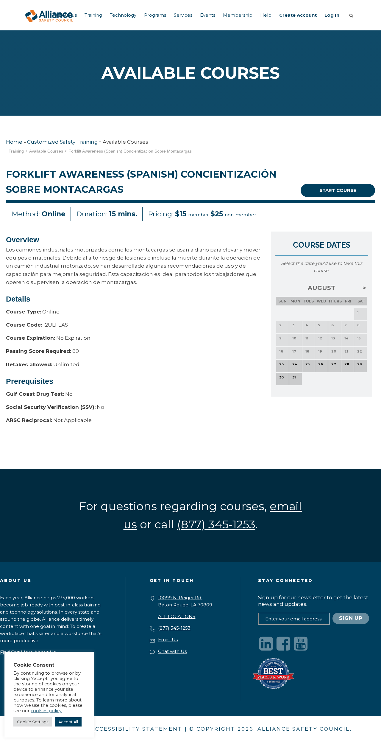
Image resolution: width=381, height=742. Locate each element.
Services (183, 15)
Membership (237, 15)
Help (265, 15)
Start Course (337, 190)
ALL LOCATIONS (176, 616)
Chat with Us (172, 651)
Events (207, 15)
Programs (155, 15)
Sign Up (351, 618)
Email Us (168, 639)
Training (93, 15)
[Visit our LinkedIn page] (266, 644)
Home (14, 142)
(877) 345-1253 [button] (216, 524)
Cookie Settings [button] (32, 721)
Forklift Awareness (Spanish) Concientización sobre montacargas (130, 151)
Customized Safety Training (62, 142)
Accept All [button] (68, 721)
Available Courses (46, 151)
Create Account (298, 15)
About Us (66, 15)
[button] (352, 15)
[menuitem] (66, 15)
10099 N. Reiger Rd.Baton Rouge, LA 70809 (185, 601)
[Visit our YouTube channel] (301, 644)
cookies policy (46, 710)
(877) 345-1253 (174, 628)
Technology (123, 15)
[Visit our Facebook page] (283, 644)
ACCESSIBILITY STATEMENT (136, 729)
